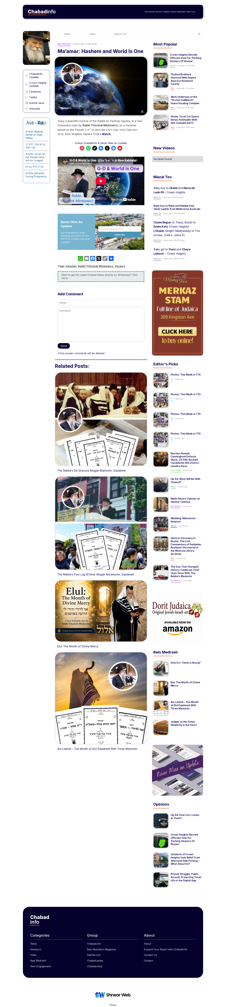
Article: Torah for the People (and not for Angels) (35, 157)
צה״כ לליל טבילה (34, 166)
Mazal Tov (120, 33)
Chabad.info (94, 943)
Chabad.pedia (95, 960)
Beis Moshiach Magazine (101, 949)
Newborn (35, 949)
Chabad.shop (94, 966)
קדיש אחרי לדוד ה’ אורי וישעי (35, 146)
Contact (148, 960)
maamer (71, 266)
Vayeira (120, 266)
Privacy (113, 1005)
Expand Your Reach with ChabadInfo (165, 949)
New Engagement (40, 966)
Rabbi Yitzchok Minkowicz (95, 266)
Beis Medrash (38, 960)
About (147, 943)
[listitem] (177, 60)
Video (92, 33)
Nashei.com (94, 954)
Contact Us (150, 954)
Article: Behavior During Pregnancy (36, 175)
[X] (99, 259)
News (67, 33)
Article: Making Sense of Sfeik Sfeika (34, 135)
